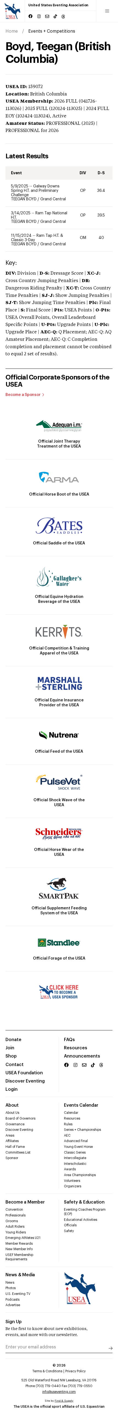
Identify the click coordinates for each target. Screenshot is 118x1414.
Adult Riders (14, 1226)
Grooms (11, 1221)
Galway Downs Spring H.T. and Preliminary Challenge (35, 190)
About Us (12, 1112)
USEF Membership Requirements (19, 1257)
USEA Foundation (24, 1073)
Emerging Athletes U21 (22, 1237)
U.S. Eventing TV (17, 1293)
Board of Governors (20, 1118)
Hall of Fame (15, 1146)
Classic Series (75, 1152)
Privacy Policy (75, 1371)
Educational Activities (80, 1219)
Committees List (17, 1152)
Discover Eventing (25, 1081)
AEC (67, 1135)
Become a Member (24, 1202)
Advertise (12, 1305)
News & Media (20, 1275)
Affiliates (12, 1141)
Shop (11, 1056)
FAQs (69, 1040)
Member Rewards (19, 1243)
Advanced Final (76, 1141)
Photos (10, 1288)
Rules (68, 1124)
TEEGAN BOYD (24, 199)
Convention (14, 1209)
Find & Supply (64, 1400)
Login (11, 1089)
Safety (69, 1231)
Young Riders (15, 1232)
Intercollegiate (75, 1158)
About (12, 1105)
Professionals (15, 1215)
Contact (14, 1064)
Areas (9, 1135)
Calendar (71, 1112)
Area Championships (80, 1175)
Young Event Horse (78, 1146)
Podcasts (12, 1299)
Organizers (72, 1186)
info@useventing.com (59, 1391)
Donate (13, 1040)
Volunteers (72, 1180)
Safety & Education (84, 1202)
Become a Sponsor (23, 395)
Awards (70, 1169)
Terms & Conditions (47, 1371)
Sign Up (13, 1322)
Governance (14, 1124)
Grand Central (53, 199)
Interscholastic (75, 1163)
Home (11, 31)
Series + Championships (82, 1129)
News (9, 1282)
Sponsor (11, 1158)
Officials (70, 1225)
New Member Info (19, 1249)
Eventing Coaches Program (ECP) (85, 1212)
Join (9, 1048)
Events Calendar (81, 1105)
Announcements (82, 1056)
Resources (75, 1048)
